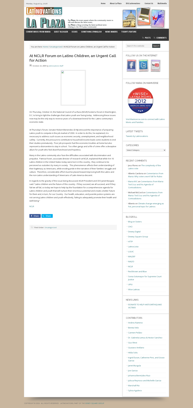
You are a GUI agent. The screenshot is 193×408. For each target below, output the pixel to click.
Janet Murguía (134, 365)
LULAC (131, 251)
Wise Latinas (134, 289)
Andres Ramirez (135, 322)
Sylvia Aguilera (135, 390)
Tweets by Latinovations (137, 136)
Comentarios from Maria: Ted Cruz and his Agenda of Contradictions (146, 184)
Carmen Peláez (135, 332)
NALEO (131, 261)
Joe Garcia (133, 370)
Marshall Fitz (134, 385)
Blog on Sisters (135, 221)
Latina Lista (133, 246)
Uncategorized (51, 227)
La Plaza (96, 18)
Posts (148, 37)
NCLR (31, 206)
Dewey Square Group (138, 236)
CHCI (130, 226)
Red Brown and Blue (137, 271)
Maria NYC (133, 181)
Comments (161, 37)
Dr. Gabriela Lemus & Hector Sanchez (145, 337)
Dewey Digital (134, 231)
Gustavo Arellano (136, 347)
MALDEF (131, 256)
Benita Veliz (133, 327)
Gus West (132, 342)
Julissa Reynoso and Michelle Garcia (144, 380)
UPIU (130, 284)
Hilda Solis (133, 352)
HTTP (130, 241)
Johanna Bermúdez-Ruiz (139, 375)
